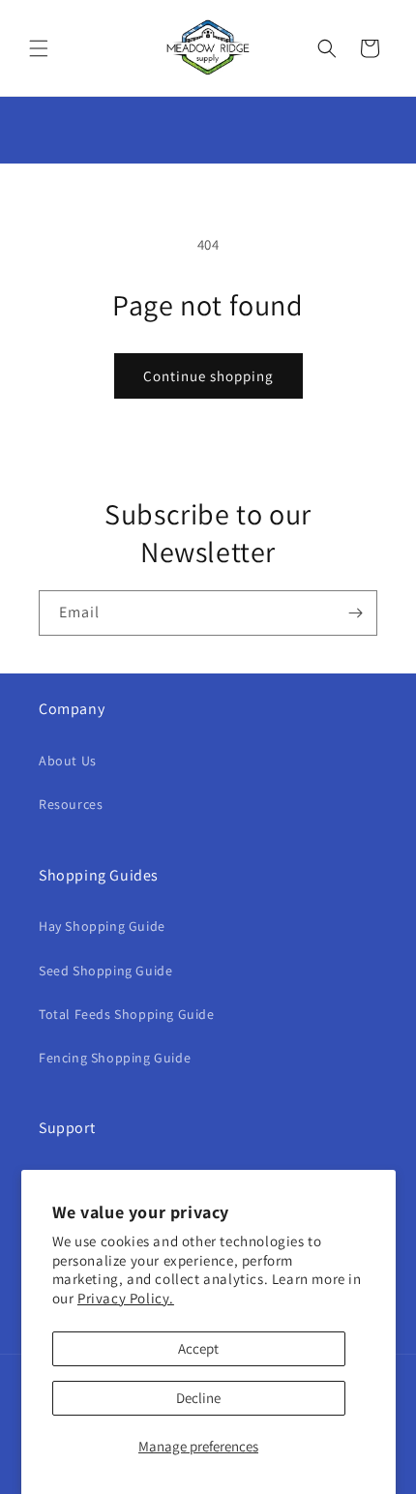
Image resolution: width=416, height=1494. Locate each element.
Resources (71, 804)
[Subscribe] (355, 613)
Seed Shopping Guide (105, 970)
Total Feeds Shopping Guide (127, 1014)
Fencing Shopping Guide (115, 1057)
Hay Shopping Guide (102, 926)
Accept (198, 1348)
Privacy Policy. (125, 1298)
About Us (68, 760)
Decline (198, 1398)
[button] (38, 48)
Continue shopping (208, 376)
